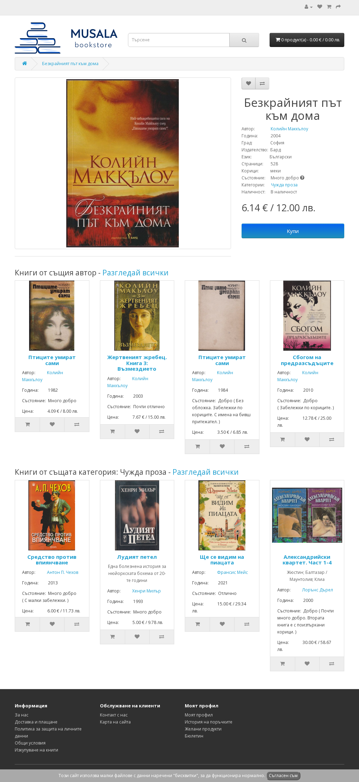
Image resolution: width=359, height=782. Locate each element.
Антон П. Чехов (57, 572)
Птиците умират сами (52, 360)
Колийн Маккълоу (282, 129)
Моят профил (199, 715)
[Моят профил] (309, 7)
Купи (293, 230)
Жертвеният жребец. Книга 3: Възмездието (137, 363)
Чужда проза (284, 185)
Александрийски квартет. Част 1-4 (307, 559)
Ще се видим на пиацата (222, 559)
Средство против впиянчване (51, 559)
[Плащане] (338, 7)
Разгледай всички (135, 272)
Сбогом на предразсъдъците (307, 360)
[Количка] (329, 7)
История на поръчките (208, 722)
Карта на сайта (115, 722)
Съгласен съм (283, 775)
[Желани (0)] (319, 7)
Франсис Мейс (227, 572)
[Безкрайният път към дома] (123, 163)
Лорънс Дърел (312, 590)
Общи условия (30, 743)
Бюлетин (194, 736)
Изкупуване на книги (36, 750)
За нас (21, 715)
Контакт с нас (114, 715)
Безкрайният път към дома (70, 64)
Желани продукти (203, 729)
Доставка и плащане (36, 722)
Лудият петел (137, 556)
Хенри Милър (141, 591)
